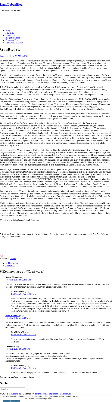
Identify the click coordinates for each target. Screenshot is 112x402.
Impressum (53, 394)
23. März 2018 (21, 56)
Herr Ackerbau (12, 315)
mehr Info (7, 401)
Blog (7, 30)
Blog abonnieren (12, 38)
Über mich (10, 35)
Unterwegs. (11, 263)
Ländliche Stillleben (14, 43)
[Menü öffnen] (1, 26)
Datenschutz (65, 394)
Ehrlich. (10, 265)
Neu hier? (9, 33)
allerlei (13, 258)
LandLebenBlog (11, 4)
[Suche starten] (27, 389)
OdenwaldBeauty (13, 40)
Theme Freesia (41, 394)
